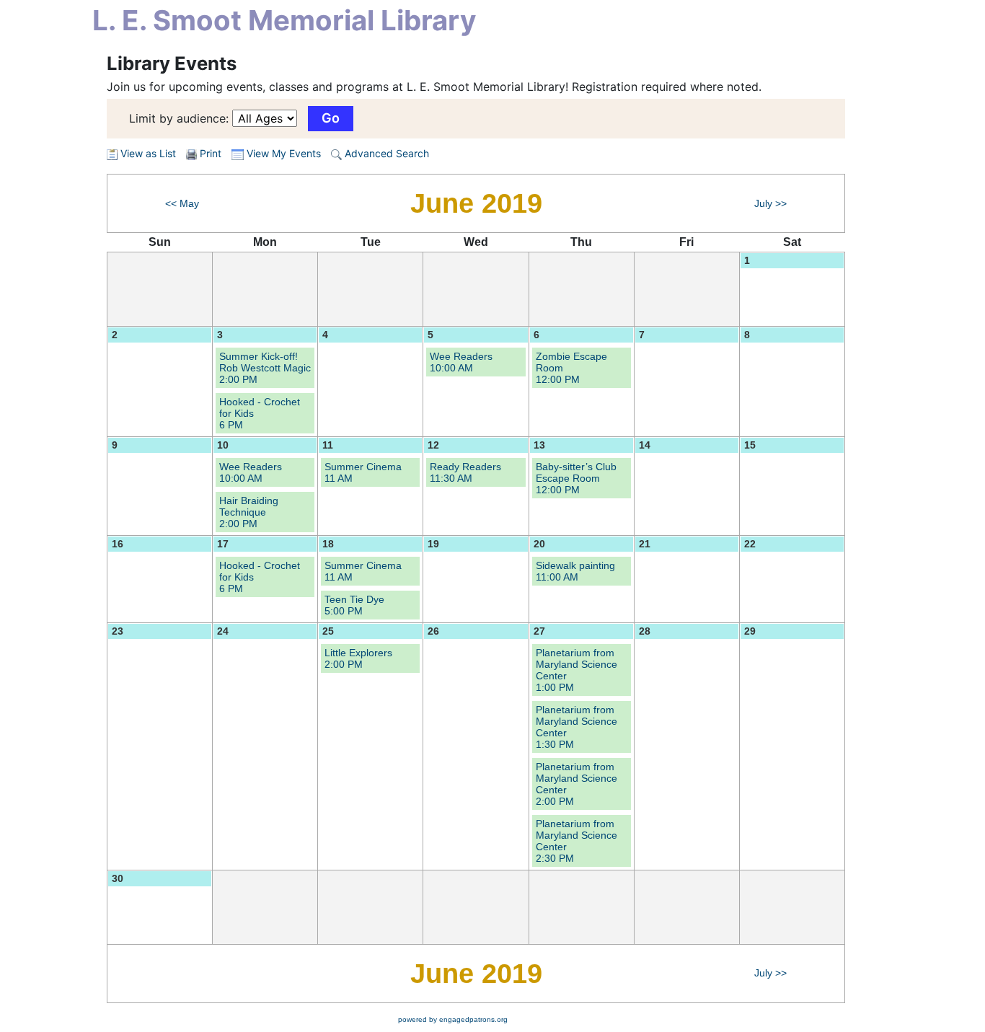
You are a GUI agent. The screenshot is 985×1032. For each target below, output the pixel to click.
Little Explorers (358, 658)
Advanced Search (385, 153)
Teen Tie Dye (354, 605)
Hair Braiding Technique (248, 512)
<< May (182, 203)
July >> (770, 203)
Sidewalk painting (575, 571)
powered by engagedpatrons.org (453, 1019)
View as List (147, 153)
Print (210, 153)
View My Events (282, 153)
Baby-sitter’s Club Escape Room (576, 478)
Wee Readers (461, 362)
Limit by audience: (179, 118)
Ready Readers (465, 472)
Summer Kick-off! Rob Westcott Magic (265, 367)
